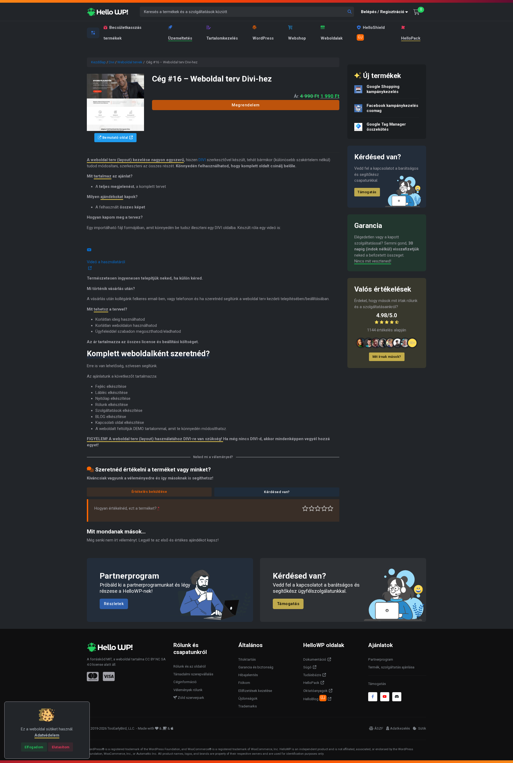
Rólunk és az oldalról (189, 666)
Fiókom (244, 683)
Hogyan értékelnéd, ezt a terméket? (127, 508)
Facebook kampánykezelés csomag (392, 108)
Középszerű (312, 508)
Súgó (307, 667)
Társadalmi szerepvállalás (193, 674)
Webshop (297, 38)
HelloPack (410, 38)
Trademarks (247, 706)
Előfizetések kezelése (255, 691)
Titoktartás (247, 659)
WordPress (263, 38)
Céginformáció (185, 682)
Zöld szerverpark (190, 698)
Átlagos (318, 508)
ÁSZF (378, 728)
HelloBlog (314, 698)
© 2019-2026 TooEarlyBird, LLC (110, 728)
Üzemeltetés (180, 38)
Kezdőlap (98, 62)
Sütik (421, 728)
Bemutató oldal (114, 137)
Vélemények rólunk (188, 690)
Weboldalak (332, 38)
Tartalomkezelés (222, 38)
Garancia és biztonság (255, 667)
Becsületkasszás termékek (122, 33)
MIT (109, 659)
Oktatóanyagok (315, 691)
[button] (385, 11)
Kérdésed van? (277, 492)
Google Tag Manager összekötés (386, 127)
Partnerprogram (380, 659)
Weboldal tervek (129, 62)
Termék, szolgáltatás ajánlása (391, 667)
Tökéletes (330, 508)
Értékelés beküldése (149, 492)
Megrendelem (246, 105)
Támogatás (366, 192)
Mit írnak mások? (386, 357)
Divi (111, 62)
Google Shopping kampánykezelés (383, 89)
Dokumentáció (314, 659)
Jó (324, 508)
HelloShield (371, 32)
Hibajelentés (248, 675)
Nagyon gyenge (305, 508)
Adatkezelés (400, 728)
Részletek (114, 604)
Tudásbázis (312, 675)
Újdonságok (248, 698)
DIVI (202, 159)
